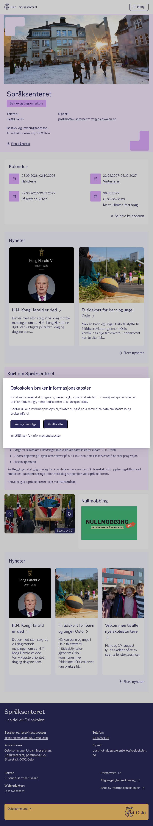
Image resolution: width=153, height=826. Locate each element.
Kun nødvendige (25, 424)
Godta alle (55, 424)
